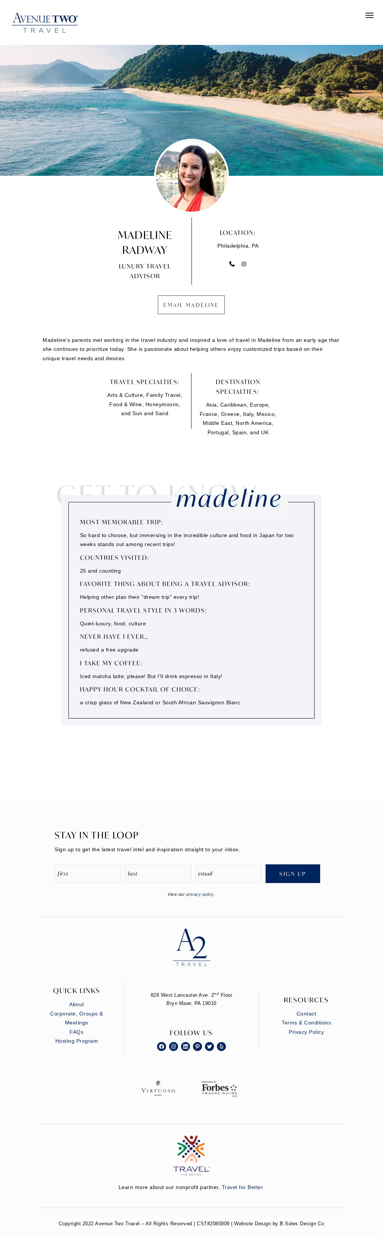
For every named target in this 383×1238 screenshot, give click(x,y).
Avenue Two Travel (52, 28)
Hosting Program (76, 1041)
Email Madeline (191, 305)
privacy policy (200, 894)
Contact (306, 1014)
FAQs (76, 1032)
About (76, 1004)
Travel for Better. (243, 1187)
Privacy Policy (306, 1032)
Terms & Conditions (306, 1023)
